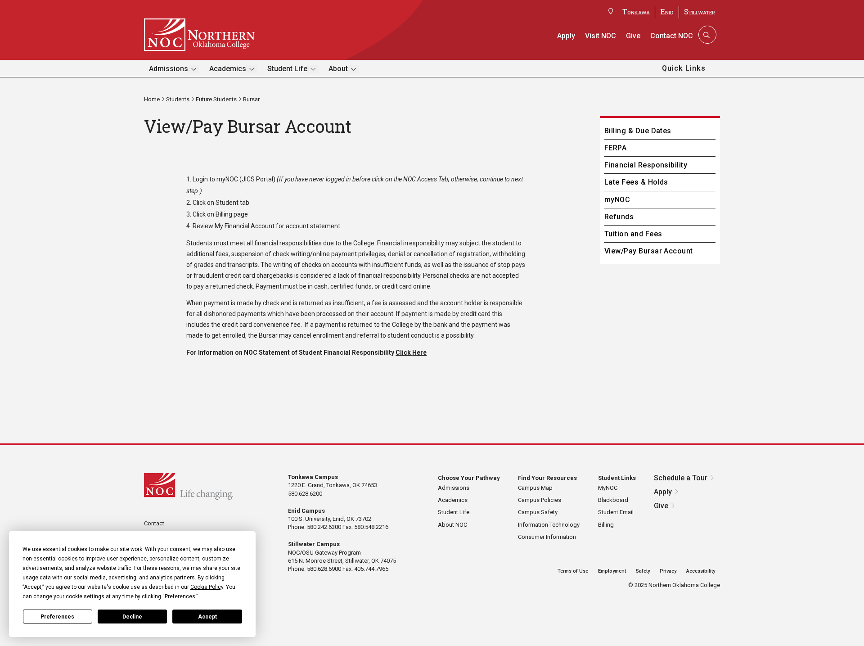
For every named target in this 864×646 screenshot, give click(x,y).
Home (152, 99)
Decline (132, 617)
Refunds (619, 216)
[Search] (706, 34)
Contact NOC (671, 36)
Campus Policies (539, 500)
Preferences (57, 617)
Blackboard (613, 500)
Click (404, 352)
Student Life (287, 68)
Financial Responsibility (646, 165)
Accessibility (700, 571)
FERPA (615, 148)
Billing (606, 524)
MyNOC (607, 487)
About (338, 68)
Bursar (251, 99)
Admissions (168, 68)
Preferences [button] (180, 596)
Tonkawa (636, 11)
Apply (566, 36)
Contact (154, 523)
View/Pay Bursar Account (648, 251)
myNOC (227, 179)
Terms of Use (573, 571)
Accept (207, 617)
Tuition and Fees (633, 234)
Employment (612, 571)
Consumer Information (547, 536)
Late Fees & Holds (636, 182)
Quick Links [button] (684, 68)
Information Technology (549, 524)
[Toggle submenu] (193, 69)
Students (177, 99)
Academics (227, 68)
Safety (643, 571)
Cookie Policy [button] (206, 587)
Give (633, 36)
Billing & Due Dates (637, 130)
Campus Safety (538, 512)
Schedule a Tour (680, 478)
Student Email (616, 512)
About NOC (452, 524)
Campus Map (535, 487)
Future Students (216, 99)
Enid (667, 11)
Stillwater (699, 11)
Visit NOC (600, 36)
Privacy (668, 571)
